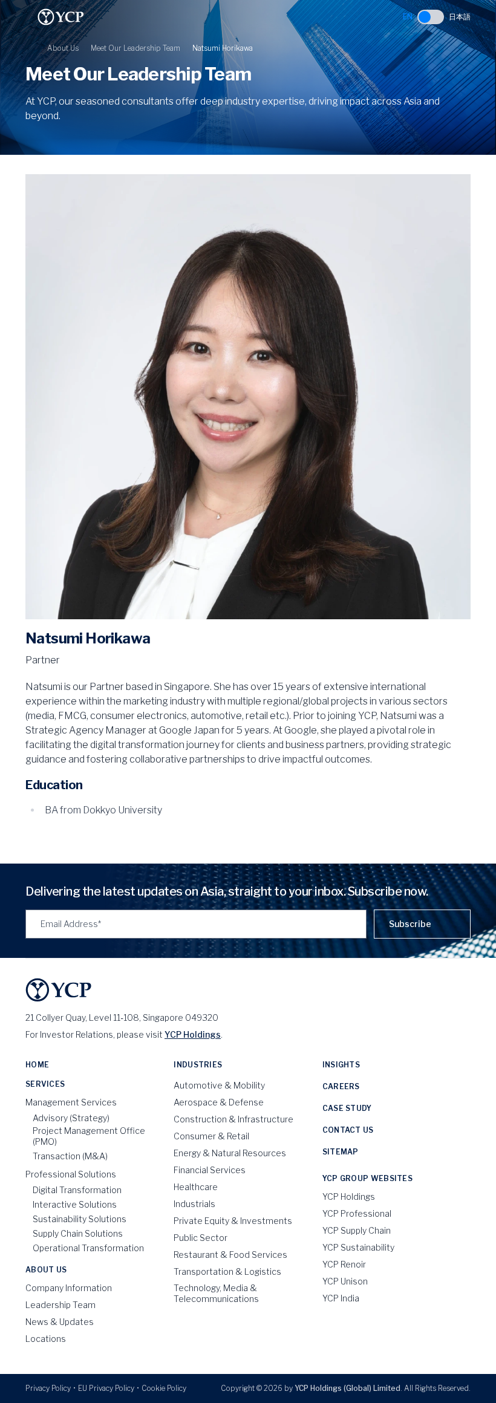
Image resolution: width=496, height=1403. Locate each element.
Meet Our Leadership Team (135, 48)
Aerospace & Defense (219, 1102)
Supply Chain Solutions (78, 1233)
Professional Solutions (70, 1174)
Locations (45, 1338)
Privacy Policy (48, 1388)
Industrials (194, 1204)
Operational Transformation (88, 1248)
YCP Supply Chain (356, 1230)
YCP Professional (356, 1213)
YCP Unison (345, 1281)
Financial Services (210, 1170)
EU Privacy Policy (106, 1388)
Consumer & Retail (211, 1136)
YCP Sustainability (358, 1247)
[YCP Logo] (61, 16)
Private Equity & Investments (233, 1221)
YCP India (340, 1298)
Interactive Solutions (75, 1204)
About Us (63, 48)
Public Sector (200, 1237)
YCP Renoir (344, 1264)
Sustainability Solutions (79, 1219)
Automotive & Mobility (219, 1085)
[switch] (430, 17)
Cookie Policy (164, 1388)
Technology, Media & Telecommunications (216, 1293)
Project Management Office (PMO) (89, 1136)
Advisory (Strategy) (71, 1118)
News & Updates (59, 1322)
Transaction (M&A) (70, 1156)
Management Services (71, 1102)
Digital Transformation (77, 1190)
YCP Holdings (193, 1034)
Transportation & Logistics (227, 1271)
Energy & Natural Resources (230, 1153)
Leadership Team (60, 1305)
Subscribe (410, 924)
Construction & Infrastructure (233, 1119)
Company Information (68, 1288)
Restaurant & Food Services (230, 1254)
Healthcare (196, 1187)
